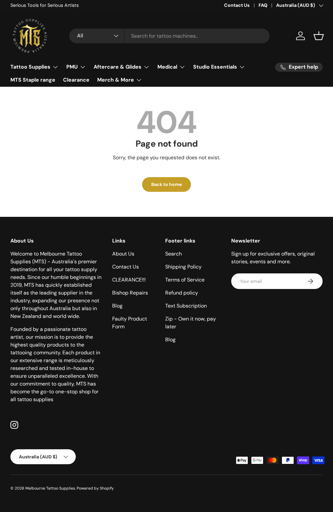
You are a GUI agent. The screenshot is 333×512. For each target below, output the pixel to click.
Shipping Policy (183, 266)
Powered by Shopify (95, 488)
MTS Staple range (32, 79)
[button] (319, 36)
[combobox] (169, 36)
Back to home (166, 184)
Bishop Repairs (130, 292)
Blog (117, 305)
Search (173, 253)
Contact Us (237, 5)
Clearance (76, 79)
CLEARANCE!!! (129, 279)
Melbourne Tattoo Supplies (50, 488)
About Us (123, 253)
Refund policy (181, 292)
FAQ (263, 5)
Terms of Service (185, 279)
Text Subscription (186, 305)
